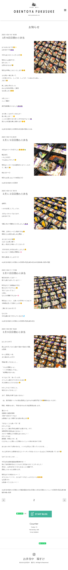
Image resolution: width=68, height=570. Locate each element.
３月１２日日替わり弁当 (15, 194)
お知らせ (34, 27)
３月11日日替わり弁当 (14, 273)
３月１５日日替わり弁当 (15, 140)
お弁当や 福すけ (34, 558)
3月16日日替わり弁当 (13, 38)
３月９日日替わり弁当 (13, 332)
